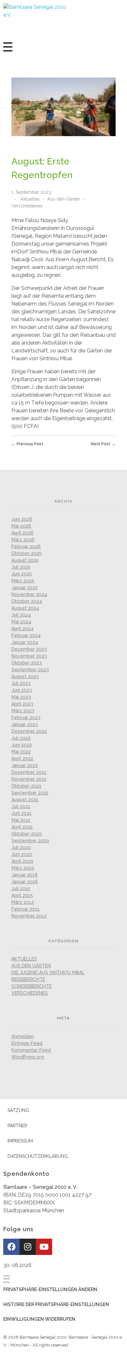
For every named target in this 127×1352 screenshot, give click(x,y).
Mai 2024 (21, 621)
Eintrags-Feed (26, 1043)
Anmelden (22, 1036)
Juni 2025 (21, 573)
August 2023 (25, 676)
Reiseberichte (28, 979)
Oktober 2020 (26, 833)
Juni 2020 (21, 854)
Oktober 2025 (26, 553)
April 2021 (22, 827)
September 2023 (30, 669)
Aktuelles (30, 199)
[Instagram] (28, 1247)
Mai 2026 (21, 526)
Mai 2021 (21, 820)
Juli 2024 (21, 615)
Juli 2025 (21, 567)
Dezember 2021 (29, 772)
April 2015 (22, 895)
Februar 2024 (26, 635)
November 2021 (29, 779)
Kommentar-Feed (31, 1050)
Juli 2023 (21, 683)
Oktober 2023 (26, 662)
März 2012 (22, 902)
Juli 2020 (21, 847)
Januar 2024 (24, 642)
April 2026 (22, 532)
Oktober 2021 (26, 786)
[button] (63, 1289)
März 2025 (22, 580)
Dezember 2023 (29, 649)
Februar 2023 (25, 717)
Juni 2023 (21, 690)
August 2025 (25, 560)
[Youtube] (44, 1247)
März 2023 (22, 710)
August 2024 (25, 608)
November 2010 (29, 915)
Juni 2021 (21, 813)
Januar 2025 (24, 587)
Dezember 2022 (29, 731)
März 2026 (23, 539)
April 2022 (22, 758)
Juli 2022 (21, 738)
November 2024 (29, 594)
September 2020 (30, 840)
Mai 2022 (21, 751)
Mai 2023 (21, 697)
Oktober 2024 (26, 601)
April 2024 (22, 628)
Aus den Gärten (63, 199)
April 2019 (22, 861)
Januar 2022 (24, 765)
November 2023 (29, 656)
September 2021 (30, 792)
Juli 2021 (20, 806)
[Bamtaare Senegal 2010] (37, 19)
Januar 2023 (24, 724)
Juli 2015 (20, 888)
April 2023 (22, 703)
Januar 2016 (24, 881)
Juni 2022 (21, 744)
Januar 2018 (24, 874)
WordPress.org (27, 1057)
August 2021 (24, 799)
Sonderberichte (31, 986)
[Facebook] (11, 1247)
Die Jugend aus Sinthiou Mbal (48, 972)
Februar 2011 (25, 909)
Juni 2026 (21, 519)
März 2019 (22, 868)
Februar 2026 (26, 546)
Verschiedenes (27, 205)
